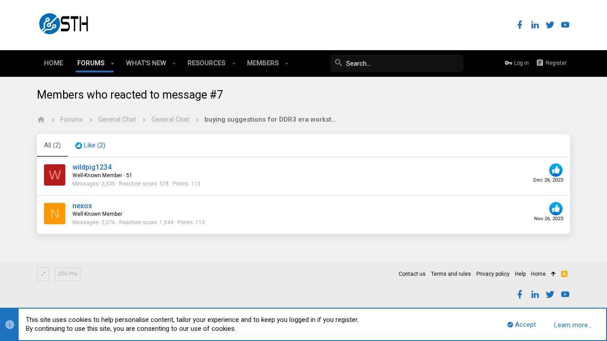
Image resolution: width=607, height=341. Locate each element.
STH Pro (67, 274)
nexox (82, 206)
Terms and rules (451, 274)
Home (538, 274)
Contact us (412, 274)
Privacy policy (493, 274)
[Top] (553, 274)
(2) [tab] (52, 145)
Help (520, 274)
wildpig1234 (92, 167)
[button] (112, 63)
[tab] (90, 145)
